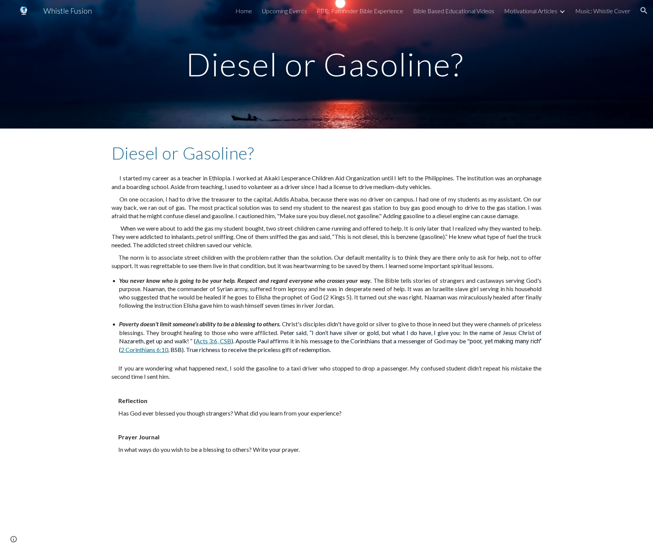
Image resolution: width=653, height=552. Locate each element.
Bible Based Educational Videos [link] (453, 10)
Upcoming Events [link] (284, 10)
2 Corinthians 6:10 (144, 349)
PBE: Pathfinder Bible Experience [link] (360, 10)
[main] (326, 64)
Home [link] (243, 10)
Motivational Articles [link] (530, 10)
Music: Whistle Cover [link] (602, 10)
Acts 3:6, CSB (213, 340)
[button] (644, 11)
